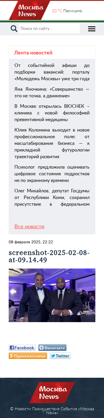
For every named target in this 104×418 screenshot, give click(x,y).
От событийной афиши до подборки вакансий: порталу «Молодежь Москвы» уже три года (52, 72)
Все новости (29, 226)
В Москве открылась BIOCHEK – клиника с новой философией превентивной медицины (52, 113)
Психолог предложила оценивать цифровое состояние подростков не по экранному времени (52, 174)
